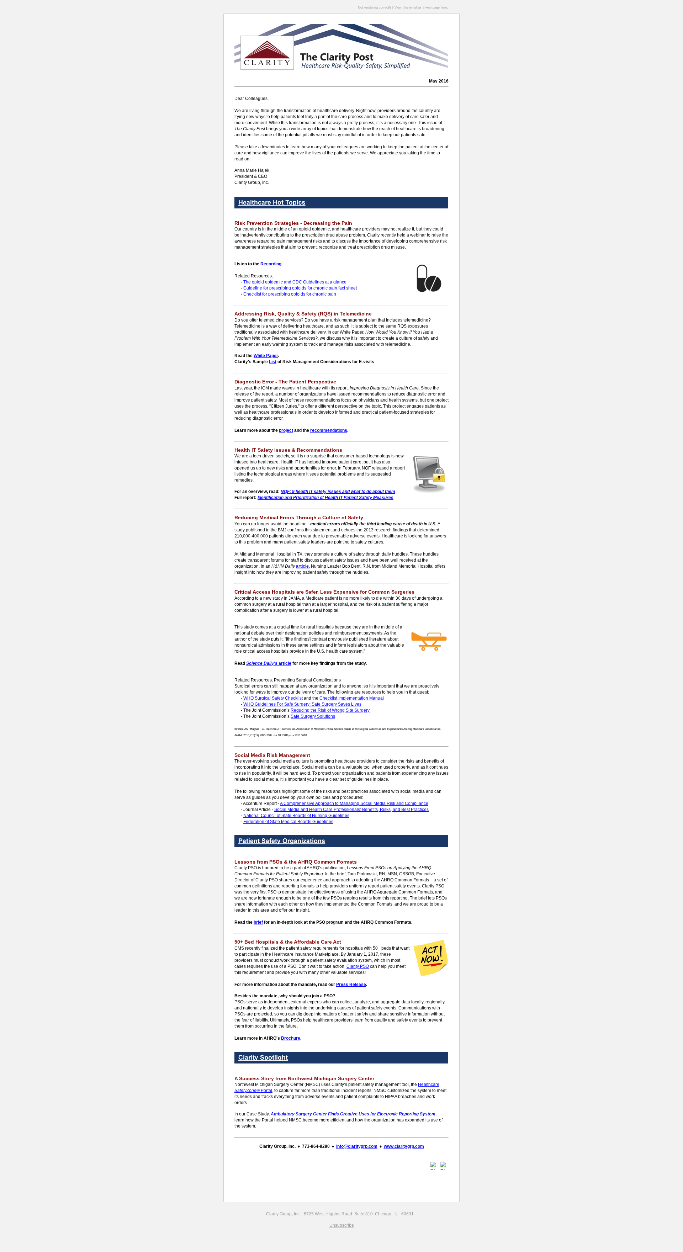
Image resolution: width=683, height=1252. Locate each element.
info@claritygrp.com (356, 1146)
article (268, 663)
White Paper (266, 355)
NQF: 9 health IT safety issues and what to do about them (338, 491)
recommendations (328, 430)
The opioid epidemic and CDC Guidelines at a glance (294, 282)
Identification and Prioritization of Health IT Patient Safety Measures (325, 497)
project (286, 430)
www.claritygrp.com (404, 1146)
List (272, 361)
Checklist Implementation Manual (351, 698)
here (444, 7)
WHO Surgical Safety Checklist (273, 698)
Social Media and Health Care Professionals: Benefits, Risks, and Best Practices (351, 809)
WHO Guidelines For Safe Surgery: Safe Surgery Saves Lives (302, 704)
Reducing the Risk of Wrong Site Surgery (330, 710)
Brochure (290, 1038)
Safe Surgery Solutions (313, 716)
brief (258, 922)
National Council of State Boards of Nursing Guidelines (296, 815)
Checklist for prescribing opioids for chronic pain (289, 294)
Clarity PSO (357, 966)
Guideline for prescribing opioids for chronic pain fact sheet (300, 288)
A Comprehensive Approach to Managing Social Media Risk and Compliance (354, 803)
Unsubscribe (341, 1225)
